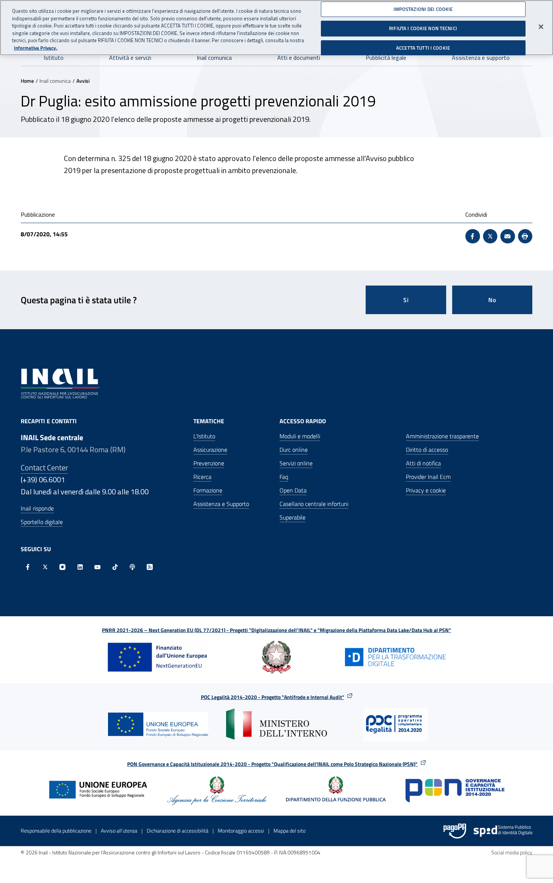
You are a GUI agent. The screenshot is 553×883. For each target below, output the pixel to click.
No (492, 299)
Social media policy (511, 852)
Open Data (293, 490)
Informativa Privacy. (35, 48)
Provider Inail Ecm (428, 476)
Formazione (207, 490)
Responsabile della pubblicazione (56, 830)
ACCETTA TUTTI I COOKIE (423, 48)
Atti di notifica (423, 463)
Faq (284, 476)
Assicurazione (210, 449)
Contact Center (44, 467)
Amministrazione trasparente (442, 436)
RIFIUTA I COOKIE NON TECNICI (423, 28)
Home (27, 81)
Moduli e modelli (300, 436)
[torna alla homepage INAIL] (60, 383)
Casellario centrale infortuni (314, 503)
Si (406, 299)
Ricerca (202, 476)
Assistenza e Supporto (221, 503)
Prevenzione (208, 463)
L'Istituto (204, 436)
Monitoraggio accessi (241, 830)
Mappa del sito (289, 830)
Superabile (292, 517)
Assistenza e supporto (481, 57)
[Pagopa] (455, 831)
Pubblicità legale (386, 57)
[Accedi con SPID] (503, 831)
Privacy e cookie (426, 490)
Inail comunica (214, 57)
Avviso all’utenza (119, 830)
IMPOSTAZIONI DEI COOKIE (423, 9)
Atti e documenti (298, 57)
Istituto (54, 57)
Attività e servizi (130, 57)
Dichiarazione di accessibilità (177, 830)
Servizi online (296, 463)
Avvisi (83, 81)
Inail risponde (37, 508)
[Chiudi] (541, 26)
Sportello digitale (42, 521)
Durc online (294, 449)
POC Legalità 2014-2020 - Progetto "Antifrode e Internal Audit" (272, 697)
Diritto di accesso (427, 449)
